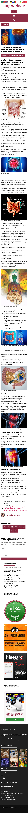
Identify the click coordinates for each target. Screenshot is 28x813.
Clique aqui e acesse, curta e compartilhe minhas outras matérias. (15, 509)
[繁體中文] (4, 2)
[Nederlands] (6, 2)
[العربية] (2, 2)
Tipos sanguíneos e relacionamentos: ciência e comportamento (14, 574)
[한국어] (19, 2)
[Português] (21, 2)
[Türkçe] (26, 2)
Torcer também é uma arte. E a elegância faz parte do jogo (12, 586)
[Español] (24, 2)
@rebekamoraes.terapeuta (18, 507)
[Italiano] (15, 2)
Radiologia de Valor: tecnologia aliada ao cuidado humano (15, 578)
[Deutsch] (11, 2)
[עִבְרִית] (13, 2)
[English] (8, 2)
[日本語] (17, 2)
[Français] (9, 2)
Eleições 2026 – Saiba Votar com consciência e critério (13, 570)
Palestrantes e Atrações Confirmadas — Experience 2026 (15, 582)
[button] (14, 16)
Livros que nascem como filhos (12, 568)
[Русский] (22, 2)
